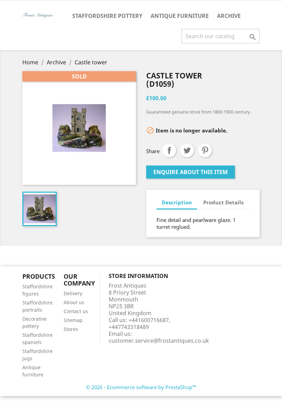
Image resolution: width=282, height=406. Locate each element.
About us (74, 302)
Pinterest (205, 150)
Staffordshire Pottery (107, 16)
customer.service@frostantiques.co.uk (159, 340)
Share (169, 150)
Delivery (73, 293)
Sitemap (73, 320)
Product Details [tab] (223, 202)
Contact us (76, 311)
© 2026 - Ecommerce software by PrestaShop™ (141, 387)
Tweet (187, 150)
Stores (71, 329)
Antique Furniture (180, 16)
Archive (229, 16)
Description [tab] (177, 202)
